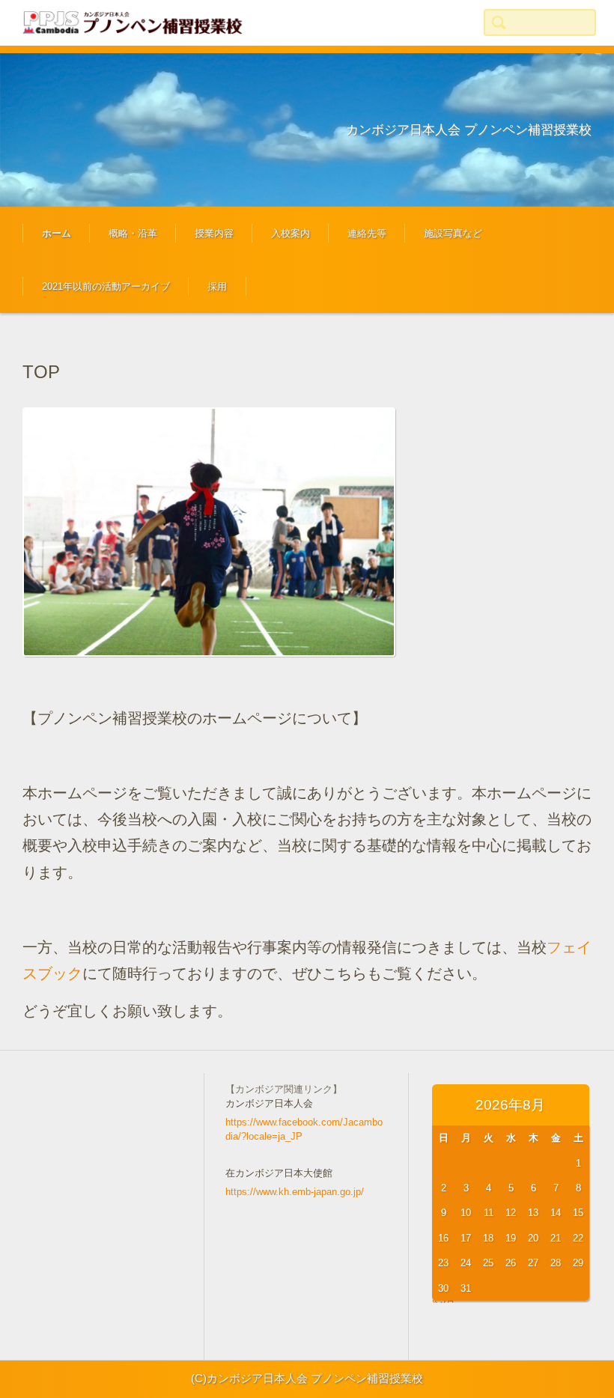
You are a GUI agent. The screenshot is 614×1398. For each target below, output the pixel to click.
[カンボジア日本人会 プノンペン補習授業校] (134, 23)
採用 (217, 286)
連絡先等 (366, 233)
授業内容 (214, 233)
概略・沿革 (133, 233)
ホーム (56, 233)
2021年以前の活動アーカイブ (106, 286)
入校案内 (290, 233)
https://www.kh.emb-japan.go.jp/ (294, 1191)
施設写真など (453, 233)
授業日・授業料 (217, 278)
